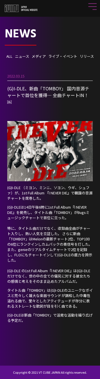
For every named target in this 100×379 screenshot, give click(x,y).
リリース (87, 56)
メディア (39, 56)
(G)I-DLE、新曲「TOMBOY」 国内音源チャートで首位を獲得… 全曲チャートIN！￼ (48, 95)
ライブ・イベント (62, 56)
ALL (9, 56)
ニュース (22, 56)
